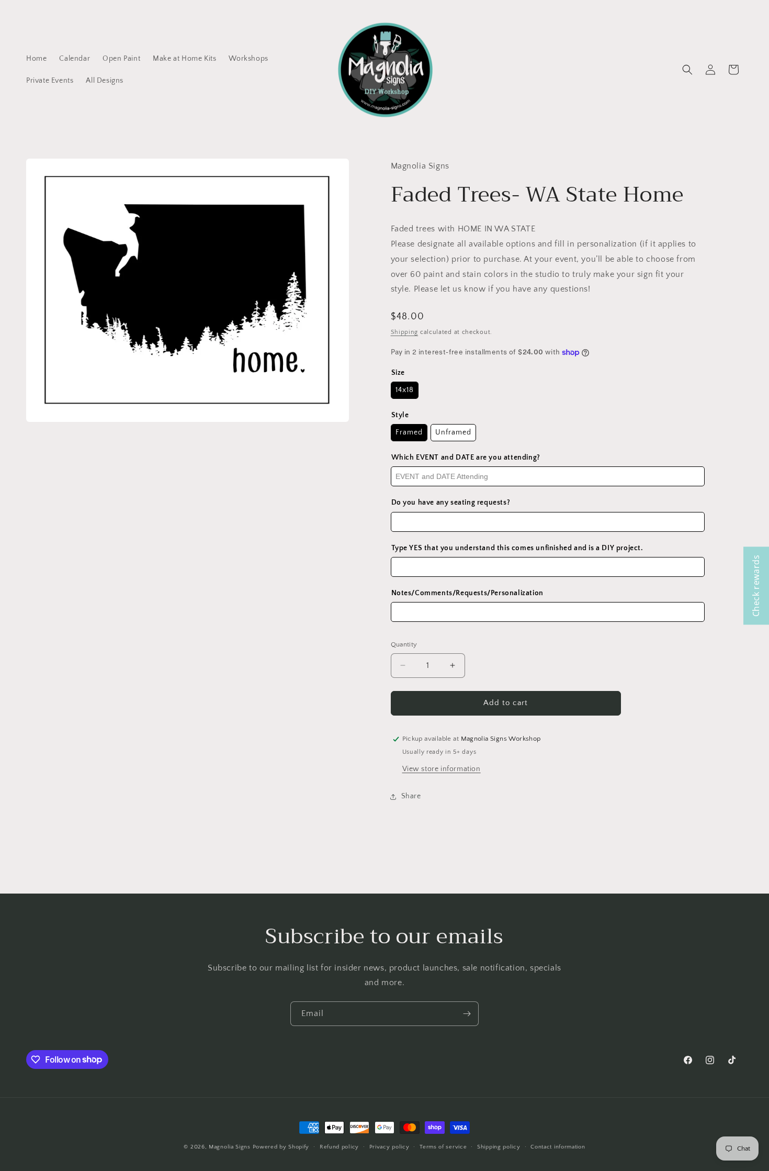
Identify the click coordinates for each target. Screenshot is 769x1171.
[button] (687, 69)
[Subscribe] (466, 1013)
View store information (441, 769)
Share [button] (411, 796)
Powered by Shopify (281, 1147)
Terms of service (443, 1146)
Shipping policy (499, 1146)
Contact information (557, 1146)
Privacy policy (389, 1146)
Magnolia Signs (230, 1147)
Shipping (405, 332)
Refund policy (339, 1146)
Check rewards (756, 585)
